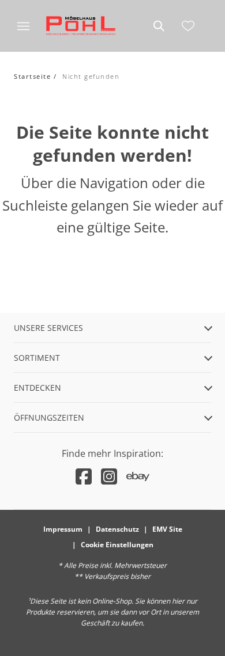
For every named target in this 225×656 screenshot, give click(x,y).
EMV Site (167, 529)
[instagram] (109, 476)
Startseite (32, 76)
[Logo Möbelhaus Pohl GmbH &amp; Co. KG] (80, 26)
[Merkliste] (188, 26)
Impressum (62, 529)
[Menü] (23, 26)
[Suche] (158, 25)
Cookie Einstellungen (117, 545)
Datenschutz (117, 529)
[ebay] (137, 476)
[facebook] (84, 476)
